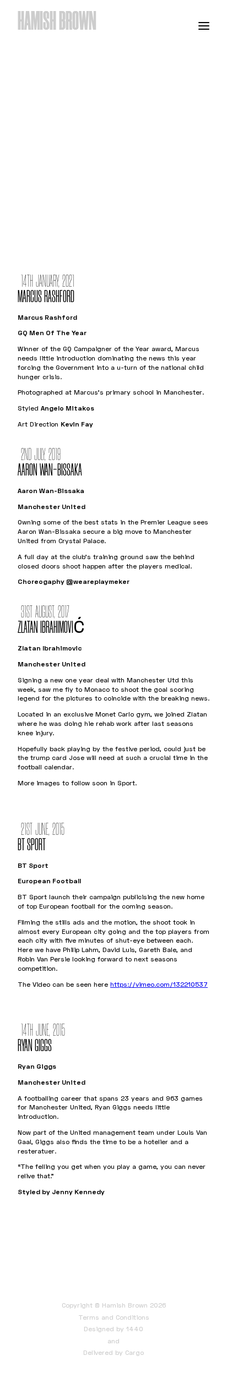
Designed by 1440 (113, 1329)
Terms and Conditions (113, 1317)
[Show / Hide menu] (203, 25)
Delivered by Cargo (113, 1352)
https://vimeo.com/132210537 (159, 984)
